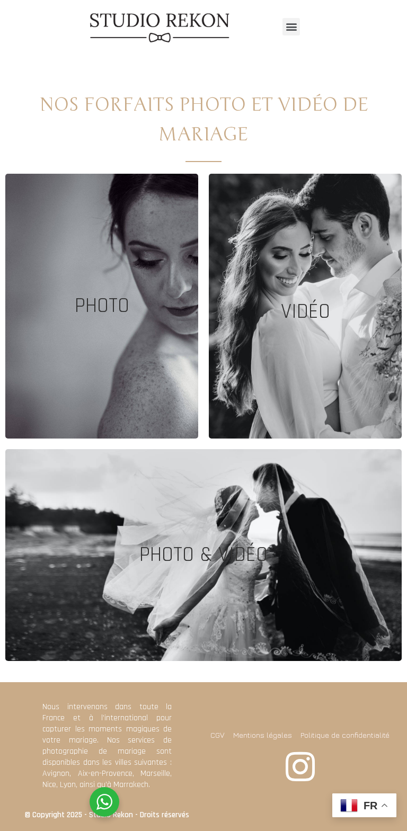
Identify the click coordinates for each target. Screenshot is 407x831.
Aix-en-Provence (105, 773)
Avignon (55, 773)
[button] (291, 26)
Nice (49, 784)
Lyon (68, 784)
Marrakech (130, 784)
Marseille (155, 773)
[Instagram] (300, 766)
